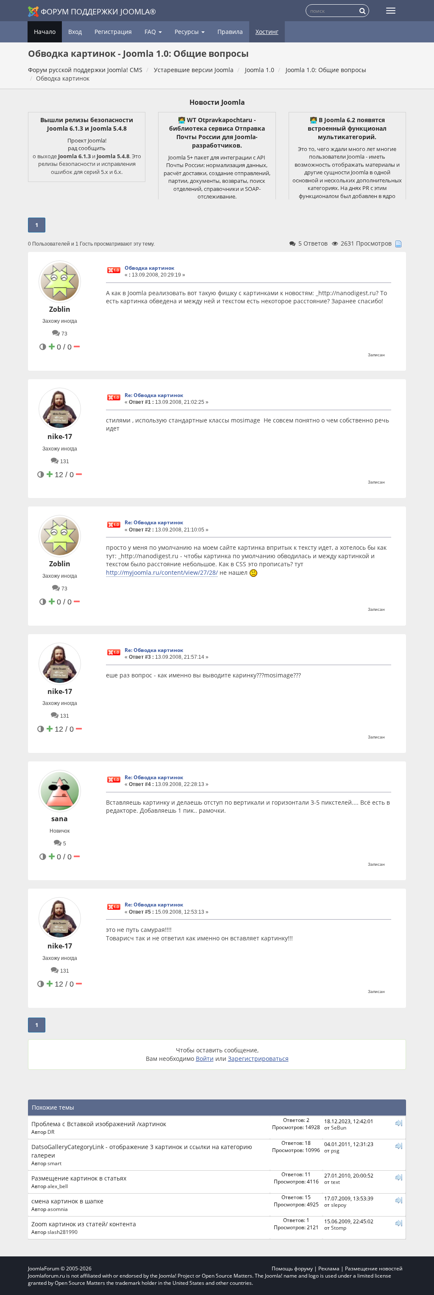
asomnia (57, 1208)
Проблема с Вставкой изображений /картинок (98, 1124)
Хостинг (267, 32)
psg (335, 1150)
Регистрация (113, 32)
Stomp (338, 1227)
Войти (205, 1058)
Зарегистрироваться (258, 1058)
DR (50, 1131)
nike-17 (59, 436)
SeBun (338, 1127)
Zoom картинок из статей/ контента (83, 1224)
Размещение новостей (374, 1268)
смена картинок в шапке (67, 1201)
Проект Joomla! (86, 140)
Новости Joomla (217, 102)
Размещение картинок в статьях (78, 1178)
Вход (75, 32)
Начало (45, 32)
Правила (230, 32)
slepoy (338, 1204)
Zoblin (59, 309)
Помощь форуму (292, 1268)
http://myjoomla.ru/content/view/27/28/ (162, 572)
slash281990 (62, 1231)
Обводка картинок (149, 268)
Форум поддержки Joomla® (98, 11)
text (335, 1181)
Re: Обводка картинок (154, 395)
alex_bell (57, 1186)
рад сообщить (87, 148)
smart (54, 1163)
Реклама (328, 1268)
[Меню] (391, 10)
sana (59, 818)
